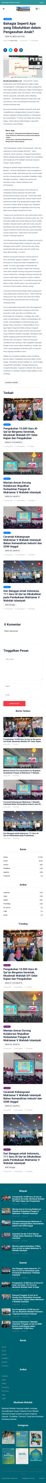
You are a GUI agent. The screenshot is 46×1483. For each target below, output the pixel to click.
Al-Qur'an (6, 907)
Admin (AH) (13, 40)
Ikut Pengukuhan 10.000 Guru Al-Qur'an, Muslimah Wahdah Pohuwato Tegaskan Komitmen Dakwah (27, 1311)
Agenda (6, 872)
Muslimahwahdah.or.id (12, 81)
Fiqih (5, 911)
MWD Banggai (10, 605)
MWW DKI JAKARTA (12, 496)
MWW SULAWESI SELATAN (15, 36)
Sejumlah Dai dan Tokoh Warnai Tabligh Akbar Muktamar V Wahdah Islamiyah (27, 1236)
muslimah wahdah (11, 382)
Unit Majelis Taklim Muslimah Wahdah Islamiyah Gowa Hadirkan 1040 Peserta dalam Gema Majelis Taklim (23, 135)
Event (5, 861)
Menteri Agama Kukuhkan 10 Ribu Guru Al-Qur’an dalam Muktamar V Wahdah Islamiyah (26, 1248)
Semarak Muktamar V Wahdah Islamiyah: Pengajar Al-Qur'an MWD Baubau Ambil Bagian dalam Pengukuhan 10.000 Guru (27, 1325)
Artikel (5, 900)
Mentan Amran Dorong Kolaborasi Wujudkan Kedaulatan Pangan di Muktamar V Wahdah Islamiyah (22, 487)
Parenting (6, 904)
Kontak (41, 1478)
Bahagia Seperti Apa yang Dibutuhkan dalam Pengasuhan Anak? (22, 27)
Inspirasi (6, 892)
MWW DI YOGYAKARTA (13, 442)
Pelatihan (6, 868)
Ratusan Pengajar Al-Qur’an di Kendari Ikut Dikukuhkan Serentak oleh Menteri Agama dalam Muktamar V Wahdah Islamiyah (28, 1298)
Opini (5, 896)
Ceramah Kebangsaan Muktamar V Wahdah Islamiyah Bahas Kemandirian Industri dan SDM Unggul (22, 541)
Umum (5, 865)
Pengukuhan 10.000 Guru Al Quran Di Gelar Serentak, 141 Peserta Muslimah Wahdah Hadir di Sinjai (27, 1285)
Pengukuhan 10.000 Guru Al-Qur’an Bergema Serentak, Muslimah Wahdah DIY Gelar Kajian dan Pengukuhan (20, 433)
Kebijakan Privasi (28, 1478)
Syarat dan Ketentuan (10, 1478)
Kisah (5, 915)
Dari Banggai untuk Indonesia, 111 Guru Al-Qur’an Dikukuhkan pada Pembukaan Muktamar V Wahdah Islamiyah (22, 595)
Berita (5, 857)
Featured (6, 876)
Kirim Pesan (14, 703)
